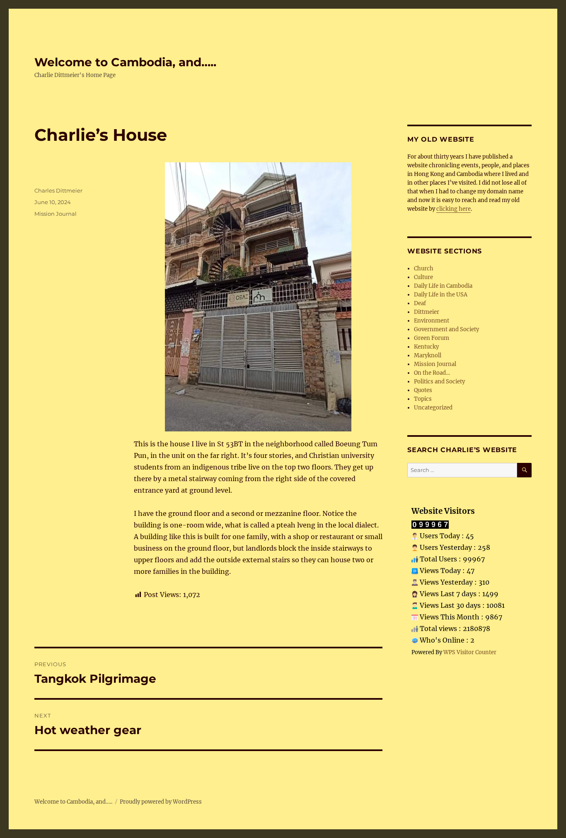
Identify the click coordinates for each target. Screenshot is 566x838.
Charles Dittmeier (58, 190)
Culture (423, 277)
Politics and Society (439, 381)
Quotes (423, 390)
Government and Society (446, 329)
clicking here (453, 208)
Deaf (420, 303)
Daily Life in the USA (440, 294)
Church (423, 268)
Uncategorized (433, 407)
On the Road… (432, 372)
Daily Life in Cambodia (443, 285)
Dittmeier (426, 311)
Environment (431, 320)
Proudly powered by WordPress (161, 801)
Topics (423, 398)
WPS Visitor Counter (469, 652)
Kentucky (426, 346)
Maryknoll (427, 355)
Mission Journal (55, 213)
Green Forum (431, 338)
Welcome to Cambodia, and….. (125, 62)
